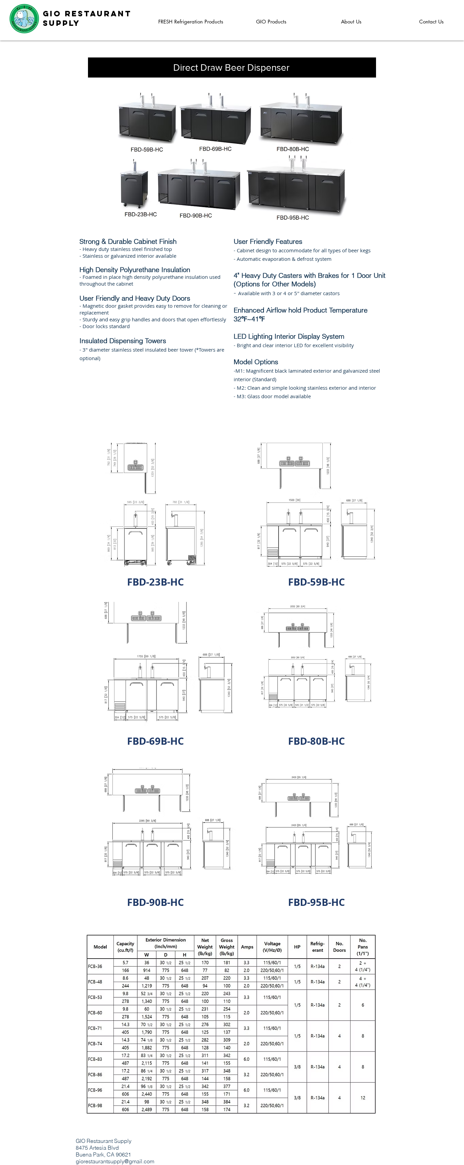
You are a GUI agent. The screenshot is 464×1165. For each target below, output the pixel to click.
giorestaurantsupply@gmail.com (115, 1161)
